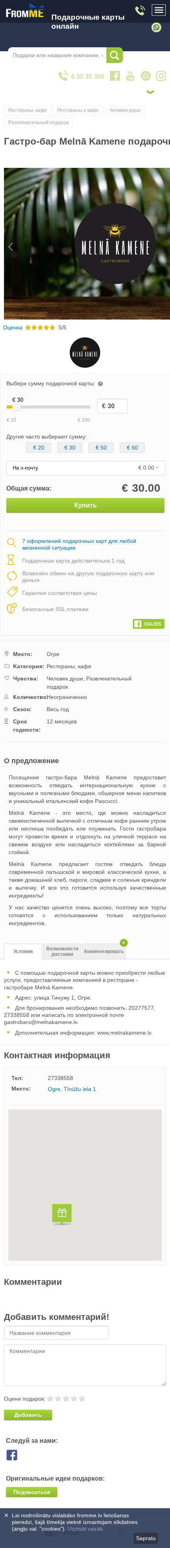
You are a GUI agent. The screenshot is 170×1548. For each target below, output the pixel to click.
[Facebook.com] (148, 622)
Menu (159, 10)
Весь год (58, 709)
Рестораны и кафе (78, 110)
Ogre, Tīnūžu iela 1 (72, 1089)
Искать (114, 55)
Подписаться (31, 1492)
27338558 (60, 1078)
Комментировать (104, 949)
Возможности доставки (62, 951)
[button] (62, 1215)
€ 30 (70, 447)
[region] (85, 1185)
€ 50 (101, 447)
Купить (85, 505)
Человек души (125, 110)
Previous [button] (7, 244)
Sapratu (146, 1538)
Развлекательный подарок (38, 122)
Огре (53, 654)
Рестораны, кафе (27, 110)
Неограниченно (67, 697)
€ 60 (132, 447)
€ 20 (38, 447)
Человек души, (66, 678)
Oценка (13, 327)
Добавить (28, 1415)
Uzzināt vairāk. (86, 1529)
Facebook (18, 1455)
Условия (23, 951)
